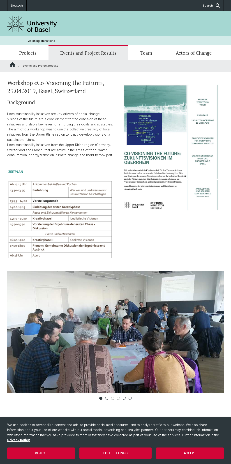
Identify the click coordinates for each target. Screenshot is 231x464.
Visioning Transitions (41, 40)
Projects (28, 53)
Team (146, 53)
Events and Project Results (88, 53)
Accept (190, 453)
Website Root (12, 64)
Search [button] (208, 5)
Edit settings (115, 453)
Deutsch (17, 5)
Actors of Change (194, 53)
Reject (41, 453)
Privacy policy (18, 440)
